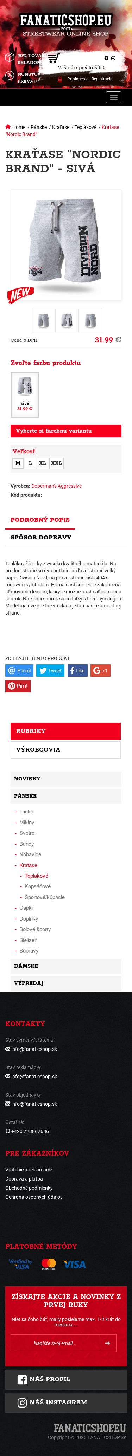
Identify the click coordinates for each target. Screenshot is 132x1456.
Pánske (39, 127)
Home (18, 127)
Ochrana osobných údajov (34, 1197)
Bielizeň (28, 939)
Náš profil (48, 1379)
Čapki (26, 907)
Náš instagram (57, 1402)
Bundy (26, 843)
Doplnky (28, 918)
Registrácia (102, 79)
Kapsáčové (38, 886)
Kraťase (60, 127)
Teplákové (85, 127)
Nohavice (30, 854)
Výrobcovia (38, 750)
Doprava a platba (24, 1179)
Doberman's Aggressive (56, 486)
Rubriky (31, 731)
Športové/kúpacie (45, 897)
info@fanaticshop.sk (34, 1049)
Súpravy (29, 950)
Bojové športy (35, 928)
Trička (26, 811)
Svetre (26, 832)
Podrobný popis (40, 520)
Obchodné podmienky (29, 1188)
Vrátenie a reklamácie (28, 1169)
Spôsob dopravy (41, 537)
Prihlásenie (77, 79)
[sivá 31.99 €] (25, 394)
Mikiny (26, 822)
